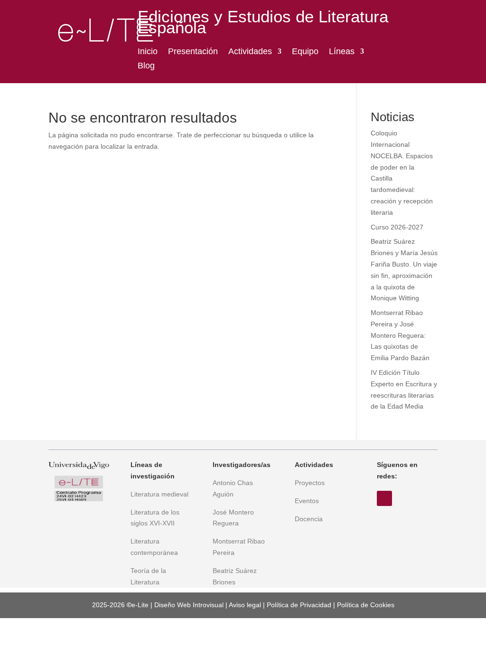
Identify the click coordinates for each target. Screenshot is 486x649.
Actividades (250, 52)
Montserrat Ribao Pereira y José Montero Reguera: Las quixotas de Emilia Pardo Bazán (400, 335)
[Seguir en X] (384, 498)
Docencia (309, 519)
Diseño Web (172, 605)
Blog (146, 66)
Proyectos (310, 483)
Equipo (305, 52)
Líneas (342, 52)
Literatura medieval (159, 494)
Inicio (148, 52)
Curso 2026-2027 (397, 227)
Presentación (193, 52)
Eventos (307, 501)
